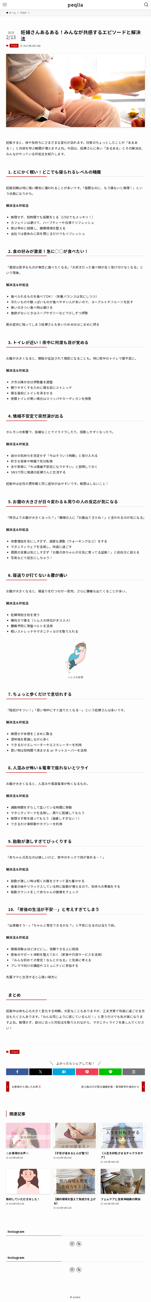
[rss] (78, 1243)
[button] (17, 1071)
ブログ (14, 45)
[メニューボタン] (4, 4)
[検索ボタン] (146, 4)
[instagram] (72, 1243)
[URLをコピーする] (133, 1071)
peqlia (75, 4)
